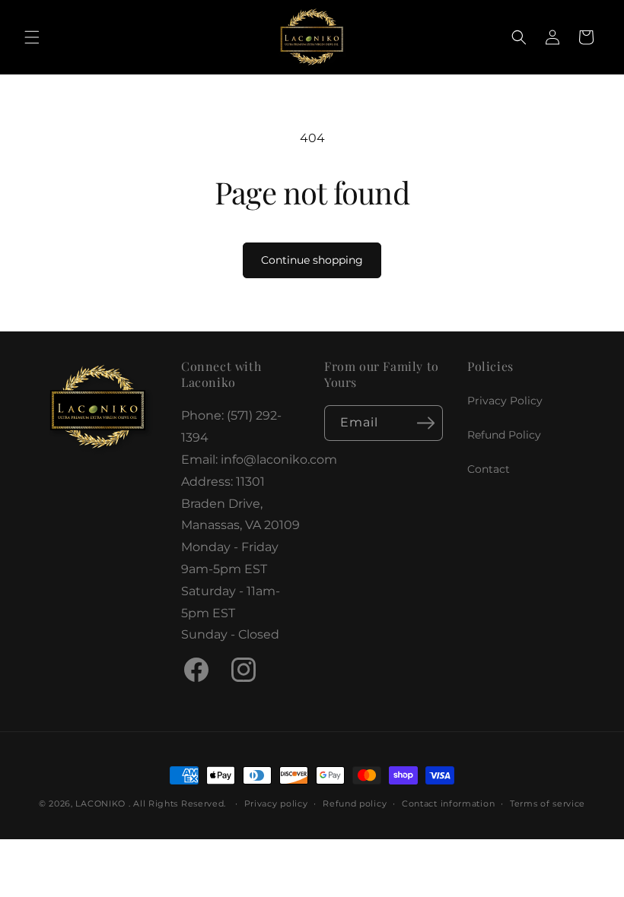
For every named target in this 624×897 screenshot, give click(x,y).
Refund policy (355, 803)
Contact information (448, 803)
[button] (32, 37)
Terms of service (547, 803)
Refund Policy (504, 435)
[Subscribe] (425, 423)
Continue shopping (312, 260)
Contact (488, 469)
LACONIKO (101, 803)
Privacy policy (276, 803)
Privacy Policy (505, 400)
